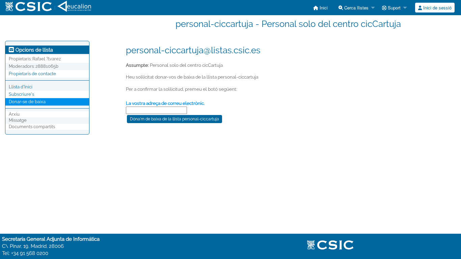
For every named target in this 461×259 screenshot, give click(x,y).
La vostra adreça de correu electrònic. (165, 103)
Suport (393, 7)
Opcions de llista (33, 50)
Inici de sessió (437, 7)
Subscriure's (21, 94)
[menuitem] (320, 7)
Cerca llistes (356, 7)
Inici (323, 7)
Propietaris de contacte (32, 73)
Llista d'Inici (20, 86)
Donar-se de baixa (27, 101)
